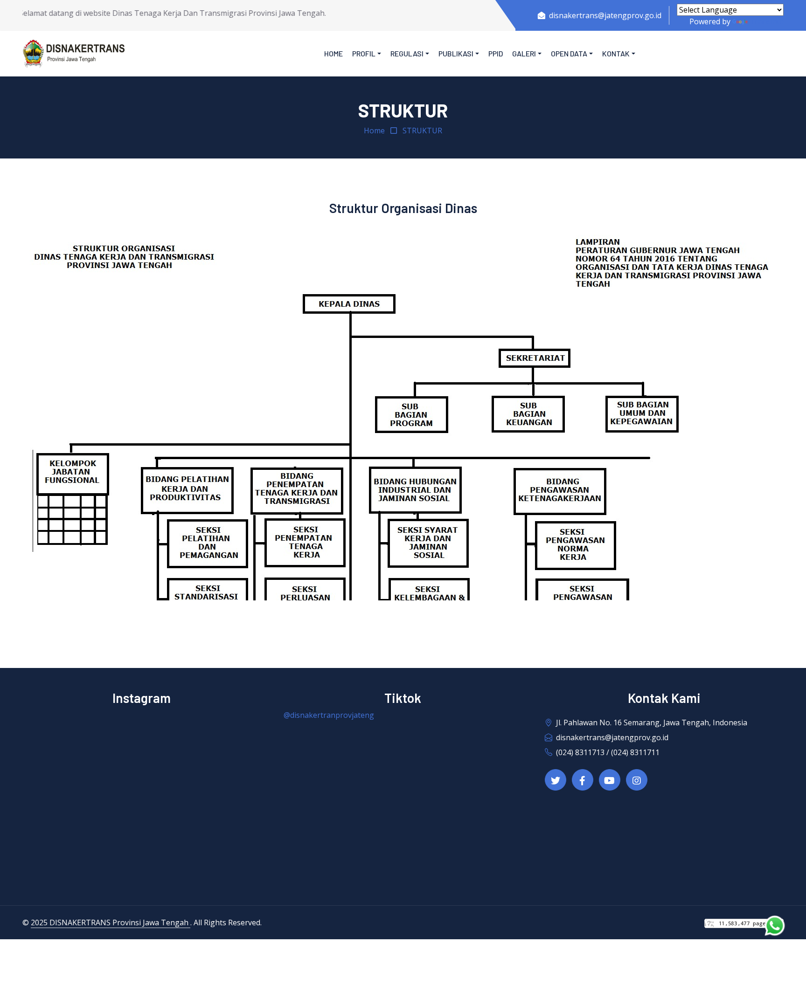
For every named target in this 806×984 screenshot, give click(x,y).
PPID (495, 53)
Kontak (616, 53)
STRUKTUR (422, 130)
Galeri (524, 53)
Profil (363, 53)
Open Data (569, 53)
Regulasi (407, 53)
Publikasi (455, 53)
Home (333, 53)
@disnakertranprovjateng (329, 715)
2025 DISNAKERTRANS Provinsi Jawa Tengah (110, 922)
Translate (767, 21)
